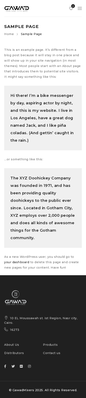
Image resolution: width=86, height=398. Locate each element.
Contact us (51, 353)
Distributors (14, 353)
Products (50, 345)
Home (9, 34)
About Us (11, 345)
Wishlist (72, 6)
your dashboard (16, 262)
